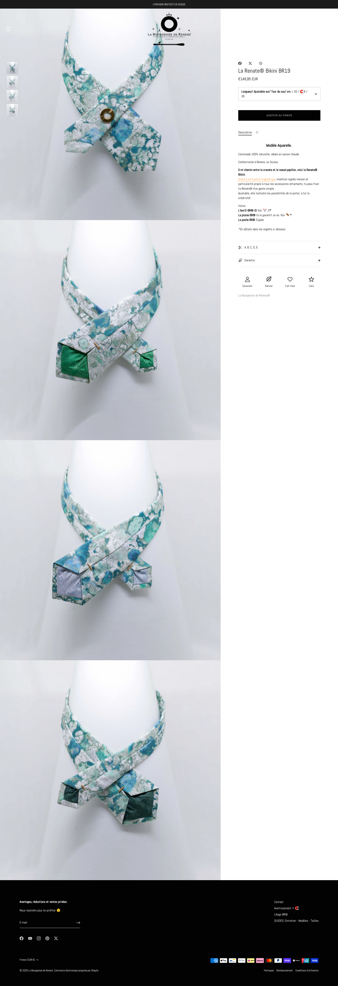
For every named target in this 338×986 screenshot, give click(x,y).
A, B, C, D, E (251, 247)
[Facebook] (21, 938)
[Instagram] (39, 938)
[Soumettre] (78, 923)
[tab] (247, 132)
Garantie (249, 260)
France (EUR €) (27, 959)
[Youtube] (30, 938)
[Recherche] (319, 29)
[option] (12, 68)
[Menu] (8, 29)
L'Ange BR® (281, 914)
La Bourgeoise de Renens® (254, 296)
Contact (279, 902)
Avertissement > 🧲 (286, 908)
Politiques (269, 970)
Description (245, 132)
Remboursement (284, 970)
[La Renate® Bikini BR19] (12, 68)
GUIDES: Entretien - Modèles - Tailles (296, 921)
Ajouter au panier (279, 115)
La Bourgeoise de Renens (40, 970)
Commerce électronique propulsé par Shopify (76, 970)
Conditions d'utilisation (306, 970)
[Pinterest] (47, 938)
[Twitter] (56, 938)
